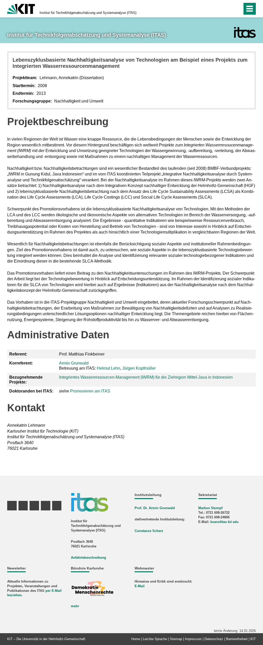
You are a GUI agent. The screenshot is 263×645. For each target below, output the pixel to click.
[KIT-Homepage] (21, 8)
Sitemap (176, 639)
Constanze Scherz (149, 531)
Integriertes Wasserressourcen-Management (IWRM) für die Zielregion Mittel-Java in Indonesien (146, 377)
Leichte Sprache (155, 639)
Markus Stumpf (210, 508)
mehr (75, 606)
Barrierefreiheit (237, 639)
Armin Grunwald (74, 363)
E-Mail (140, 586)
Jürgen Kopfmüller (139, 368)
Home (135, 639)
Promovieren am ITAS (90, 391)
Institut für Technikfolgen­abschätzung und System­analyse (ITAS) (88, 13)
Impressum (193, 639)
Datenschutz (213, 639)
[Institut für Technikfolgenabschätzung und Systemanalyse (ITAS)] (245, 32)
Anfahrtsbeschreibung (88, 557)
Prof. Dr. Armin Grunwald (155, 508)
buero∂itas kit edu (224, 522)
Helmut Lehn (108, 368)
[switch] (227, 9)
